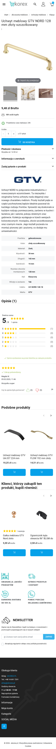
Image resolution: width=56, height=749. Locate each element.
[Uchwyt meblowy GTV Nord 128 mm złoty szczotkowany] (46, 93)
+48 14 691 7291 (12, 679)
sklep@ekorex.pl (8, 683)
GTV (30, 292)
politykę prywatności (39, 644)
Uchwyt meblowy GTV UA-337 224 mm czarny (14, 458)
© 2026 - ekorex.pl (11, 743)
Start (6, 15)
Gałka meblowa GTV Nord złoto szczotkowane (13, 538)
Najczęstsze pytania (9, 693)
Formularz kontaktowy (10, 697)
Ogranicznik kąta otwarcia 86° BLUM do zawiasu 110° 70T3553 (41, 540)
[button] (35, 4)
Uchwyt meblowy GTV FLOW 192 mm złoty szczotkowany (41, 458)
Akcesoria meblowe (20, 15)
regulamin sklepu (19, 644)
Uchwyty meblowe (38, 15)
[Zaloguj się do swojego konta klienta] (43, 4)
